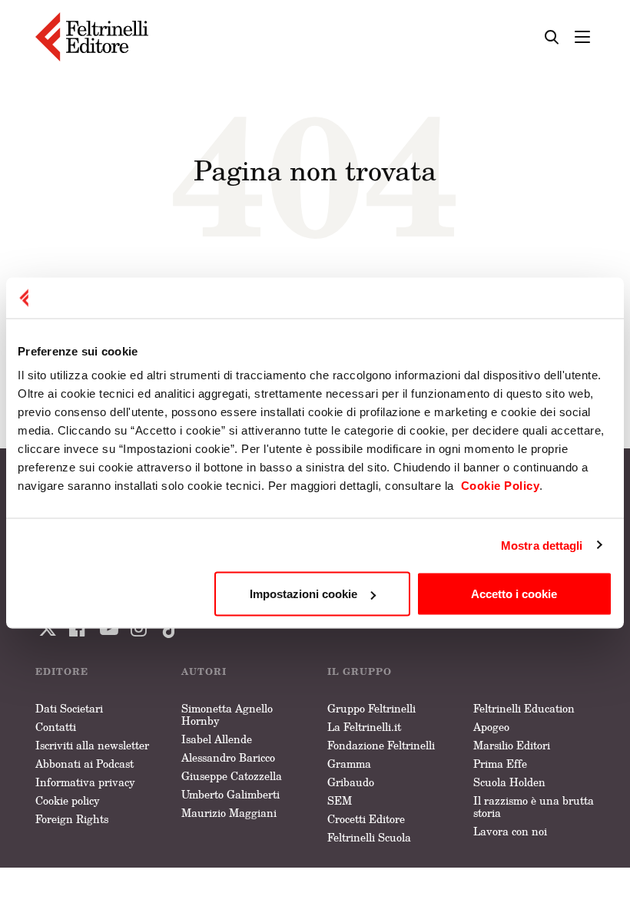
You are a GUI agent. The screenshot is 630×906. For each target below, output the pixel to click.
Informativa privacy (85, 782)
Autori (204, 671)
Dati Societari (69, 708)
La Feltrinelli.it (364, 727)
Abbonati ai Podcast (84, 764)
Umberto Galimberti (230, 794)
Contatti (55, 727)
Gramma (349, 764)
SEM (339, 800)
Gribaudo (350, 782)
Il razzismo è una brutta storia (533, 806)
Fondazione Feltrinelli (381, 745)
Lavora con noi (510, 831)
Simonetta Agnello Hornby (227, 714)
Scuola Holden (509, 782)
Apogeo (491, 727)
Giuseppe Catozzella (231, 776)
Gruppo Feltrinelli (371, 708)
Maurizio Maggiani (229, 813)
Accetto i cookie (514, 593)
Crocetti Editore (366, 819)
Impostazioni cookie (303, 593)
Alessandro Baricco (228, 757)
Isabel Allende (216, 739)
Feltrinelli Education (524, 708)
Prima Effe (500, 764)
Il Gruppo (359, 671)
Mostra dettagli (542, 544)
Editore (61, 671)
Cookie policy (67, 800)
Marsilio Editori (511, 745)
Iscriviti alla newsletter (92, 745)
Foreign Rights (71, 819)
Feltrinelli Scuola (369, 837)
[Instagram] (167, 629)
